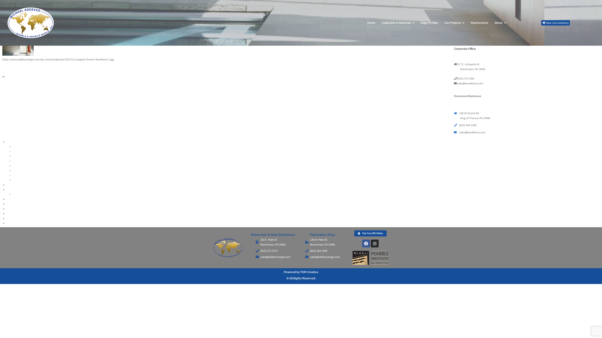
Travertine (19, 180)
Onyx (15, 161)
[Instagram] (375, 243)
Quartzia (18, 194)
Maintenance (479, 22)
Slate (15, 170)
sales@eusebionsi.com (470, 83)
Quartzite (18, 166)
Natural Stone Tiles (17, 218)
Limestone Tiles (15, 209)
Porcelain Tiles (15, 223)
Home (371, 22)
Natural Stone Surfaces (19, 142)
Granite (17, 146)
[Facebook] (366, 243)
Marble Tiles (13, 213)
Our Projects (452, 22)
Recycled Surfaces (17, 204)
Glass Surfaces (14, 199)
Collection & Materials (396, 22)
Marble (17, 156)
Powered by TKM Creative (301, 272)
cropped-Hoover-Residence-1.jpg (24, 77)
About (498, 22)
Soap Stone (19, 175)
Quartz (10, 190)
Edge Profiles (429, 22)
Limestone (19, 151)
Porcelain (11, 185)
